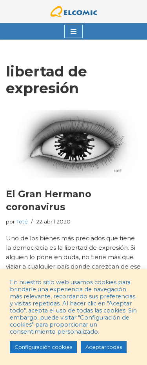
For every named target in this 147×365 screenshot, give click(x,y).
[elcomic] (73, 11)
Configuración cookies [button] (43, 347)
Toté (22, 221)
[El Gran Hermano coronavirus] (73, 144)
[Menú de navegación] (73, 31)
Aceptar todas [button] (103, 347)
